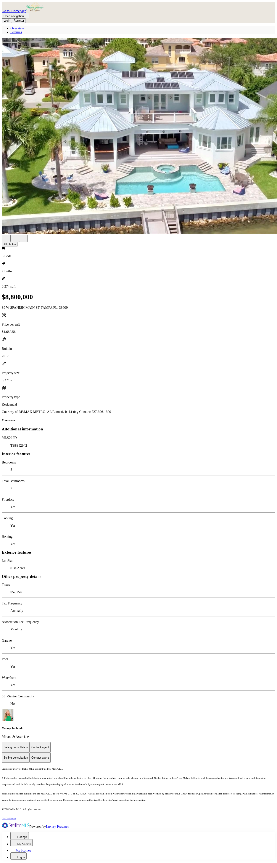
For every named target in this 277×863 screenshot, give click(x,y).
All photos (9, 244)
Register (19, 20)
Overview (17, 28)
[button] (138, 136)
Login (6, 20)
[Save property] (14, 238)
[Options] (6, 238)
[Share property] (23, 238)
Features (16, 32)
